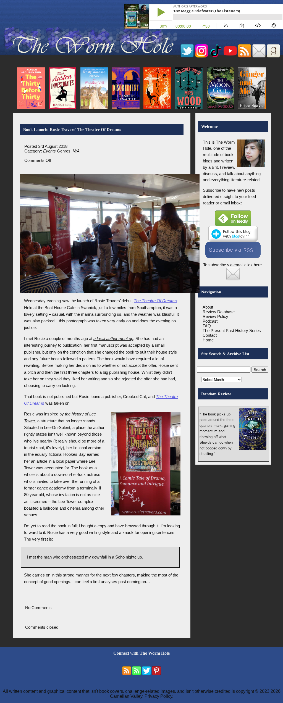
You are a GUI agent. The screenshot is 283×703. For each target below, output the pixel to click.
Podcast (210, 321)
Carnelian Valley (126, 696)
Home (208, 340)
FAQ (207, 325)
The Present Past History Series (232, 330)
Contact (210, 335)
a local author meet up (113, 338)
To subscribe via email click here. (233, 264)
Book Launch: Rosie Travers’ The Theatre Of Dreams (72, 129)
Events (49, 151)
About (208, 307)
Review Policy (215, 316)
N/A (76, 151)
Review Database (219, 311)
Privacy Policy (158, 696)
